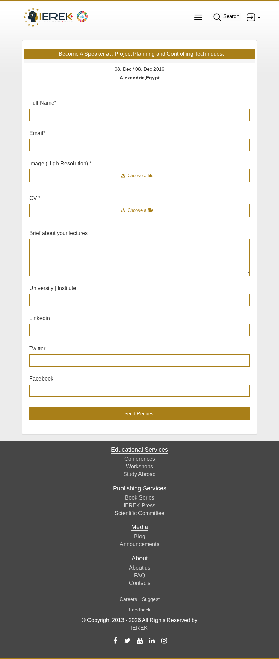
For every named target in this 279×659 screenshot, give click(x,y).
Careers (128, 599)
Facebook (41, 379)
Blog (139, 536)
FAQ (139, 575)
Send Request (139, 413)
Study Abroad (139, 474)
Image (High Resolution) (60, 163)
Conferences (139, 459)
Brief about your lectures (58, 233)
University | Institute (52, 288)
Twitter (37, 348)
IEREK (139, 628)
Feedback (139, 609)
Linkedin (39, 318)
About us (139, 568)
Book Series (139, 498)
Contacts (139, 583)
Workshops (139, 466)
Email (37, 133)
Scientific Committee (139, 513)
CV (34, 198)
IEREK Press (139, 505)
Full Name (42, 103)
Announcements (139, 544)
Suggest (151, 599)
